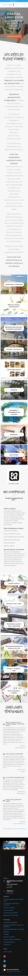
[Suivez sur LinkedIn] (4, 961)
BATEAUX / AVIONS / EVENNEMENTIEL (12, 939)
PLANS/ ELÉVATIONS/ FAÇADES (10, 913)
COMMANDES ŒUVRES (8, 942)
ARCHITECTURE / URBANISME (10, 922)
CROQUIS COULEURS (8, 910)
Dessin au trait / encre (14, 604)
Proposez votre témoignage (19, 828)
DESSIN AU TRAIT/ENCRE (9, 907)
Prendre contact (14, 36)
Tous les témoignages (7, 828)
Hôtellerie (14, 390)
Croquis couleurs (14, 583)
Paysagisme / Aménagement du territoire (14, 412)
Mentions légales (7, 951)
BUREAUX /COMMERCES (9, 937)
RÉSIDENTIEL (6, 932)
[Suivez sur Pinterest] (4, 956)
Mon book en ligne (14, 483)
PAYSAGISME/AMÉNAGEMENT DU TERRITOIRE (13, 929)
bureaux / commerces (14, 349)
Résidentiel (14, 434)
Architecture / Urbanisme (14, 284)
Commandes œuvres (14, 370)
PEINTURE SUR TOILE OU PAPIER (10, 915)
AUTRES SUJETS (7, 944)
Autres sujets (14, 455)
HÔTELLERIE (6, 934)
